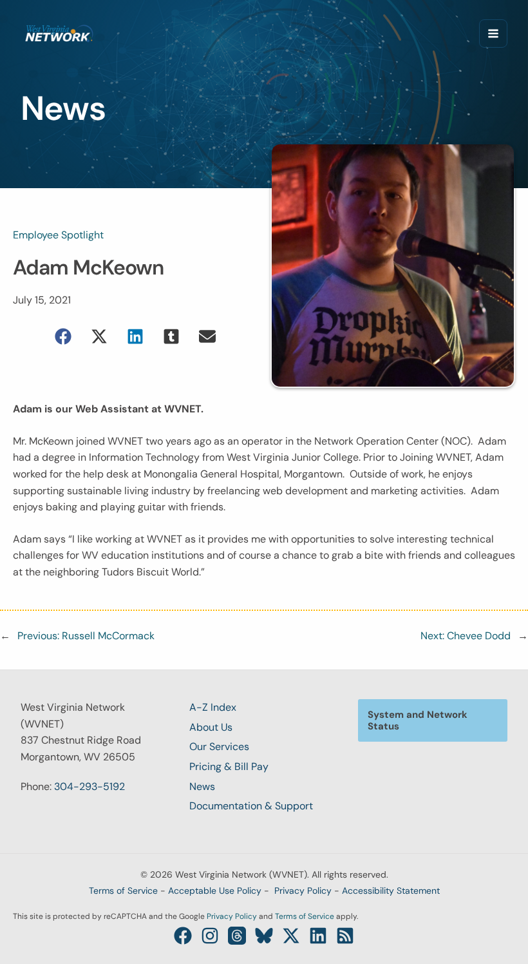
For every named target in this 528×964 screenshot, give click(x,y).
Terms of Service (123, 890)
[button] (63, 336)
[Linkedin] (318, 936)
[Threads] (237, 936)
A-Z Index (212, 707)
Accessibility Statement (391, 890)
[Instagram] (210, 936)
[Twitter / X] (291, 936)
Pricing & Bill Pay (229, 766)
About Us (210, 727)
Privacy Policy (303, 890)
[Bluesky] (264, 936)
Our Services (219, 746)
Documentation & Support (251, 806)
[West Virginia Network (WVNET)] (59, 33)
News (202, 786)
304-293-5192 (89, 786)
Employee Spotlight (58, 235)
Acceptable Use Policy (214, 890)
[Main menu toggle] (493, 33)
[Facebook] (183, 936)
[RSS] (345, 936)
